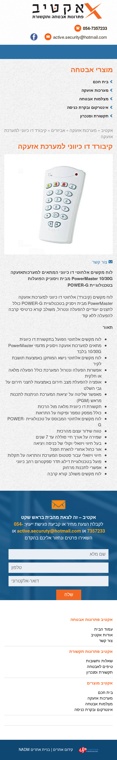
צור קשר (99, 262)
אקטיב (107, 130)
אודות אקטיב (102, 634)
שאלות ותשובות (99, 660)
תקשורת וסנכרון (94, 116)
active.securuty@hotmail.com (49, 530)
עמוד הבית (103, 629)
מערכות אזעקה (95, 90)
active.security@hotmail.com (80, 37)
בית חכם (100, 81)
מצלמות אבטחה (93, 98)
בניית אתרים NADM (34, 749)
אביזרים (58, 130)
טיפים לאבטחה (100, 666)
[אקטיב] (67, 10)
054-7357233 (95, 28)
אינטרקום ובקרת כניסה (87, 107)
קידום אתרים (63, 749)
